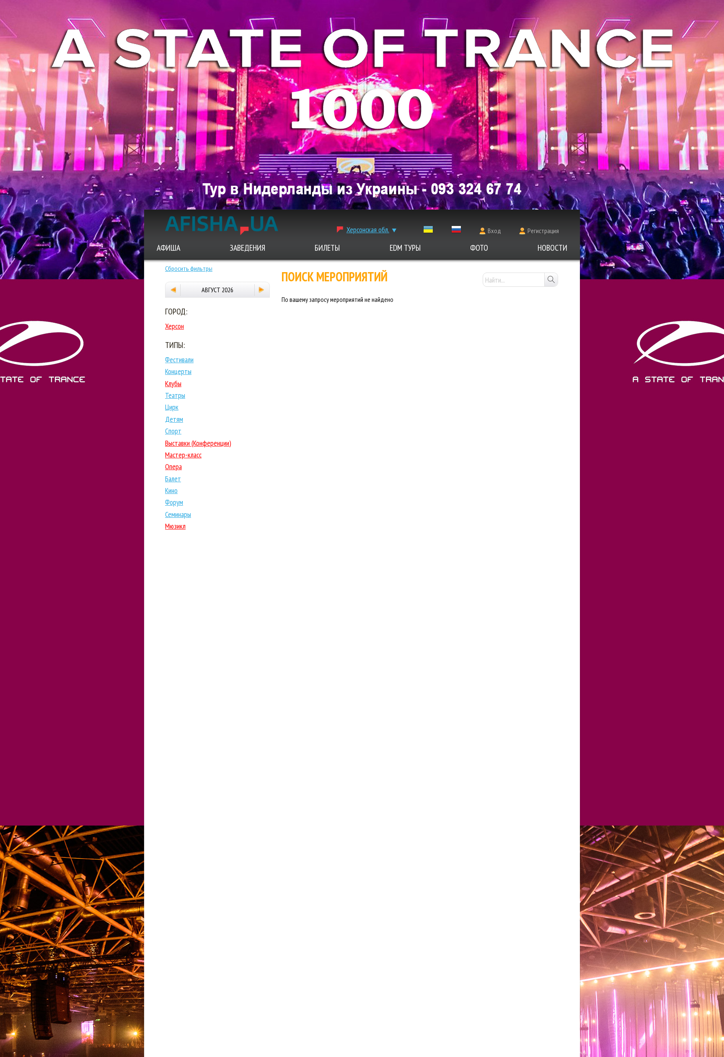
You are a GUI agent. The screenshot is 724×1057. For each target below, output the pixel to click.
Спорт (173, 431)
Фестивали (179, 359)
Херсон (174, 326)
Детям (174, 419)
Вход (494, 230)
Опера (173, 466)
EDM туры (405, 247)
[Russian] (456, 231)
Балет (173, 478)
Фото (479, 247)
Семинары (178, 514)
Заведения (247, 247)
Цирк (171, 407)
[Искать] (551, 279)
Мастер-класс (183, 455)
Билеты (327, 247)
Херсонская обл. (367, 229)
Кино (171, 490)
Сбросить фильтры (188, 268)
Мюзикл (175, 526)
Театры (175, 395)
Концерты (178, 371)
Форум (174, 502)
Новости (552, 247)
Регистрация (543, 230)
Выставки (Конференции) (198, 443)
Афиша (168, 247)
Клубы (173, 383)
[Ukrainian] (428, 231)
